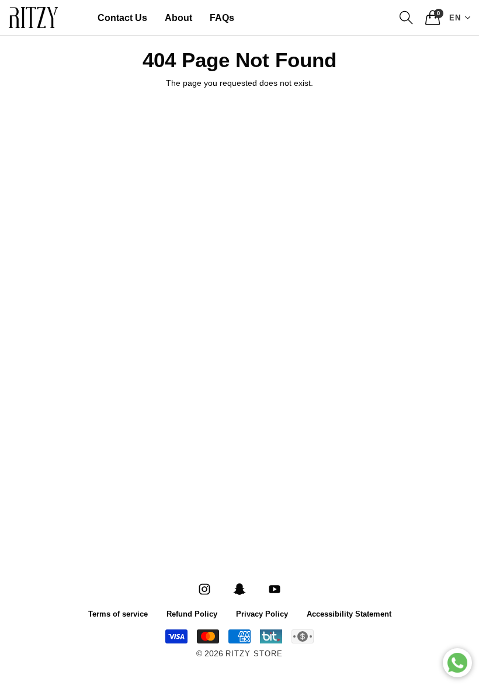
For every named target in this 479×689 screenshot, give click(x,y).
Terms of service (118, 613)
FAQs (222, 17)
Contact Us (122, 17)
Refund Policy (191, 613)
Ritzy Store (254, 654)
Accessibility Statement (349, 613)
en (455, 17)
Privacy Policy (262, 613)
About (178, 17)
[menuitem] (122, 17)
